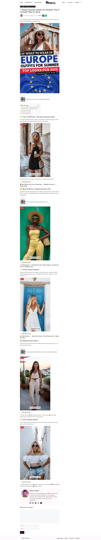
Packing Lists (28, 2)
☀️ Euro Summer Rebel (26, 113)
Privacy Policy (77, 538)
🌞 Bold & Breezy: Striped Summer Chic (29, 108)
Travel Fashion (38, 2)
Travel (25, 6)
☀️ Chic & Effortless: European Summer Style (30, 107)
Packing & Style (31, 6)
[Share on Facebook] (43, 16)
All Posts (70, 2)
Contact (77, 2)
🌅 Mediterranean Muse (26, 111)
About (63, 2)
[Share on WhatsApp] (46, 16)
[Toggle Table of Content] (38, 105)
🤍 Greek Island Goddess (26, 110)
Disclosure (66, 538)
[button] (81, 2)
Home (21, 2)
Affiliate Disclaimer (60, 538)
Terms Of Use (71, 538)
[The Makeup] (50, 2)
